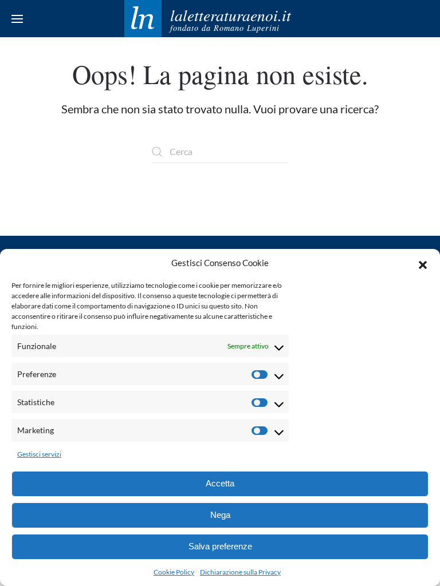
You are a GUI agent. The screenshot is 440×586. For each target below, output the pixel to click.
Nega (220, 515)
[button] (423, 263)
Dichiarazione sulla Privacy (240, 572)
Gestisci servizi (39, 454)
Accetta (220, 483)
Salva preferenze (220, 546)
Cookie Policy (174, 572)
